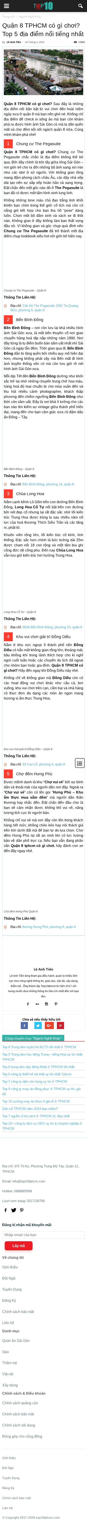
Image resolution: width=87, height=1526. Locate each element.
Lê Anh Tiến (43, 969)
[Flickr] (39, 1004)
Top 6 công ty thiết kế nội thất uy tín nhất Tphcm (37, 1074)
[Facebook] (29, 1004)
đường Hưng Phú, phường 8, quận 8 (48, 927)
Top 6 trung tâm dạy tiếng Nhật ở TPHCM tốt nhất (38, 1067)
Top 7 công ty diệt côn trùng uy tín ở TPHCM (34, 1081)
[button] (81, 6)
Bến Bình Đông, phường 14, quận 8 (48, 484)
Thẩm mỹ (9, 1363)
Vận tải (7, 1374)
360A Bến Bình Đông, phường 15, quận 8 (52, 627)
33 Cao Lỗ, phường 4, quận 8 (43, 764)
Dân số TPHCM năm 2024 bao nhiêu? (30, 1109)
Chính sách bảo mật (18, 1312)
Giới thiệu (10, 1267)
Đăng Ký (9, 1300)
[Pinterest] (57, 1004)
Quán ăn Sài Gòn (16, 1341)
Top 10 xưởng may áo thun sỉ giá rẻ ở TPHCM (36, 1101)
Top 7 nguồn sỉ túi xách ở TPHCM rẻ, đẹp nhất (36, 1116)
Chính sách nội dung (18, 1425)
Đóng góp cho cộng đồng (22, 1436)
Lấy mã (18, 1246)
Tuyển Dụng (12, 1289)
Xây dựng (10, 1385)
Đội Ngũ (8, 1278)
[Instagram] (48, 1004)
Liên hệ (8, 1323)
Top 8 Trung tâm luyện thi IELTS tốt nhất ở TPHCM (39, 1047)
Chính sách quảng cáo (20, 1403)
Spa (5, 1352)
